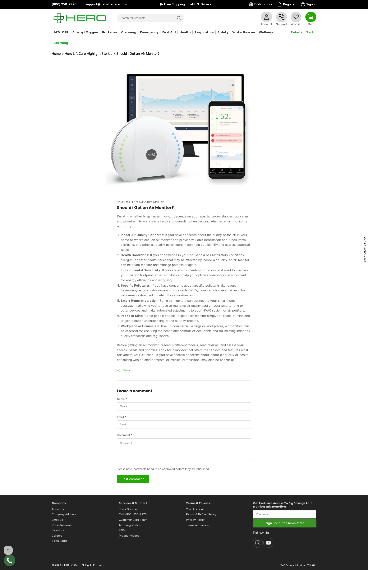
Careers (57, 535)
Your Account (195, 509)
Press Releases (62, 525)
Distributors (263, 4)
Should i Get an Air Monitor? (137, 54)
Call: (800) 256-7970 (133, 514)
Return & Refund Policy (201, 514)
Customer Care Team (133, 520)
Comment (124, 435)
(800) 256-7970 (64, 4)
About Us (58, 509)
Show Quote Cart (364, 249)
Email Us (57, 520)
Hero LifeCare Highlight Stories (88, 54)
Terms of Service (197, 525)
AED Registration (130, 525)
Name (122, 399)
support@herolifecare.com (106, 4)
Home (56, 54)
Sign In (308, 4)
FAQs (122, 530)
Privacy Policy (195, 520)
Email (121, 417)
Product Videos (129, 535)
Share (126, 370)
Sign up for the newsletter (284, 523)
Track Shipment (129, 509)
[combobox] (150, 18)
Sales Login (59, 541)
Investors (58, 530)
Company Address (64, 514)
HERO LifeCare (71, 565)
